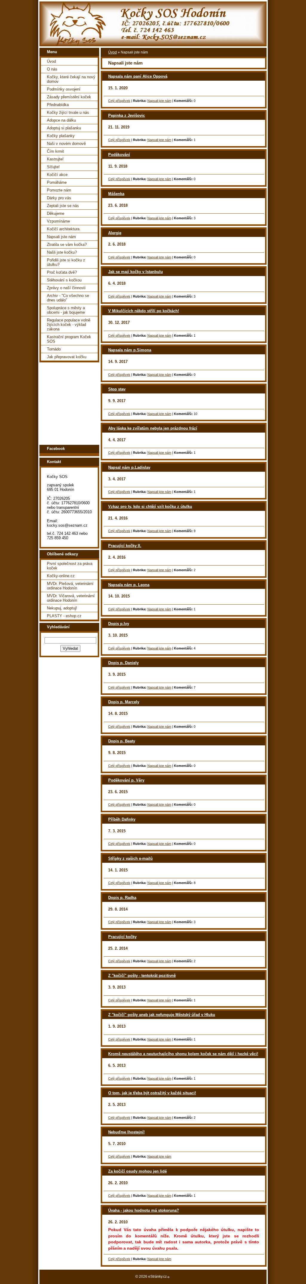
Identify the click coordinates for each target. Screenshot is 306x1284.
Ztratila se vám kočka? (67, 244)
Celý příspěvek (119, 100)
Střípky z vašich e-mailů (130, 858)
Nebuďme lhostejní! (126, 1132)
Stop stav (117, 389)
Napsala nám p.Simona (129, 350)
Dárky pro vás (59, 198)
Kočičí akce (57, 174)
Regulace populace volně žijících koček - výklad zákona (68, 324)
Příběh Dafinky (121, 819)
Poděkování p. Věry (126, 780)
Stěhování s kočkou (64, 280)
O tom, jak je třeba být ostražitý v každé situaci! (152, 1093)
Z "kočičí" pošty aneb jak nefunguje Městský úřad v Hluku (161, 1014)
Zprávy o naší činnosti (66, 288)
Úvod (51, 61)
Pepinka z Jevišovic (126, 115)
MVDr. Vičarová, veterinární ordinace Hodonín (71, 598)
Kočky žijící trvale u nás (68, 112)
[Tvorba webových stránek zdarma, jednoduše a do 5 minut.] (169, 1277)
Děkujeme (55, 213)
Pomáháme (57, 182)
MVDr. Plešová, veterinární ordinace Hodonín (70, 585)
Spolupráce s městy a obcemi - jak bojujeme (66, 310)
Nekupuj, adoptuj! (62, 608)
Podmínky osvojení (63, 89)
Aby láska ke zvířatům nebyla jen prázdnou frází (152, 428)
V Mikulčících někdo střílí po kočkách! (143, 311)
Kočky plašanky (61, 136)
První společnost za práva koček (69, 565)
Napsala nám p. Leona (128, 585)
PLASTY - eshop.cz (64, 616)
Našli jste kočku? (62, 252)
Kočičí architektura (63, 229)
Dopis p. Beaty (121, 741)
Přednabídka (58, 104)
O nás (52, 69)
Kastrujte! (55, 159)
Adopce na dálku (61, 120)
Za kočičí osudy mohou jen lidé (137, 1171)
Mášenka (116, 193)
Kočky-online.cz (61, 576)
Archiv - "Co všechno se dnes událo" (68, 297)
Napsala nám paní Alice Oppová (137, 76)
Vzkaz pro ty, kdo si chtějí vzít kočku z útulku (150, 506)
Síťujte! (53, 167)
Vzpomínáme (58, 221)
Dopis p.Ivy (118, 623)
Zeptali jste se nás (63, 205)
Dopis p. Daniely (123, 663)
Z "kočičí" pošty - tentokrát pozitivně (142, 975)
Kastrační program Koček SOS (69, 339)
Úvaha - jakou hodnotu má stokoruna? (143, 1210)
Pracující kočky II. (124, 545)
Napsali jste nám (61, 237)
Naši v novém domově (66, 143)
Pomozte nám (59, 190)
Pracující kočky (122, 936)
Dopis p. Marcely (123, 702)
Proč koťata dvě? (62, 272)
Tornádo (54, 349)
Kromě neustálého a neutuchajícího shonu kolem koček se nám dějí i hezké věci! (183, 1054)
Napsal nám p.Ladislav (129, 467)
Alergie (114, 233)
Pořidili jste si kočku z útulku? (66, 262)
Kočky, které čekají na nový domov (71, 79)
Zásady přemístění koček (69, 97)
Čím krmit (55, 151)
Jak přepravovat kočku (66, 357)
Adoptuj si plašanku (64, 128)
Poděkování (119, 154)
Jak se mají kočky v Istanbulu (135, 271)
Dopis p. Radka (122, 897)
